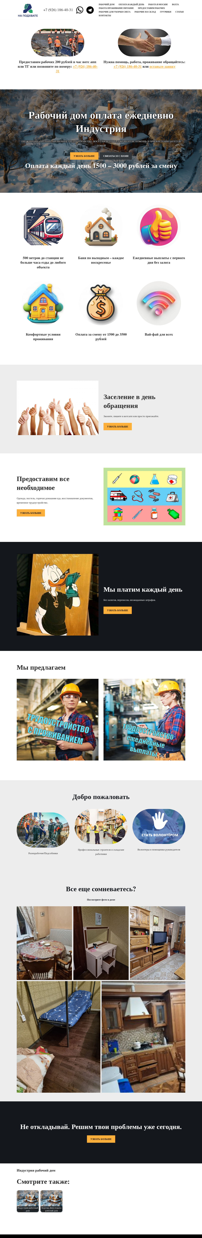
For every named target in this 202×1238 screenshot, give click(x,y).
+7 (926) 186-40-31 (58, 9)
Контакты (105, 15)
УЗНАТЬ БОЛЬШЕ (84, 156)
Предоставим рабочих (151, 8)
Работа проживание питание (116, 8)
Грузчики (165, 11)
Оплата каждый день (131, 4)
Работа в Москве (158, 4)
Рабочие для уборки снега (114, 11)
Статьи (179, 11)
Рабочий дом (106, 4)
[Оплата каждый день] (28, 10)
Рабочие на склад (145, 11)
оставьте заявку (162, 66)
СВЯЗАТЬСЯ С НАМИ (115, 156)
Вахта (175, 4)
